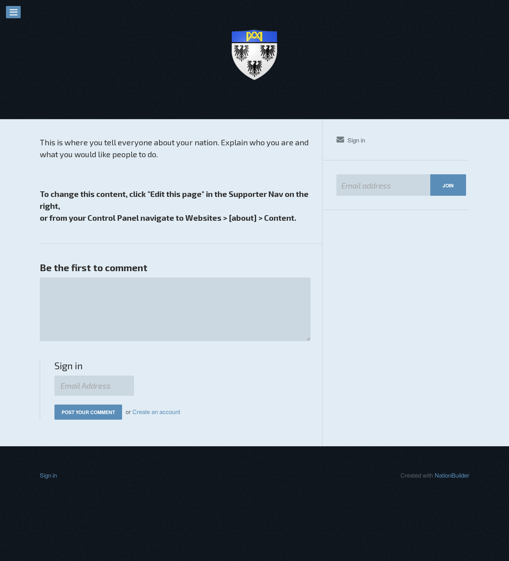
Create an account (156, 411)
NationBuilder (452, 475)
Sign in (356, 140)
